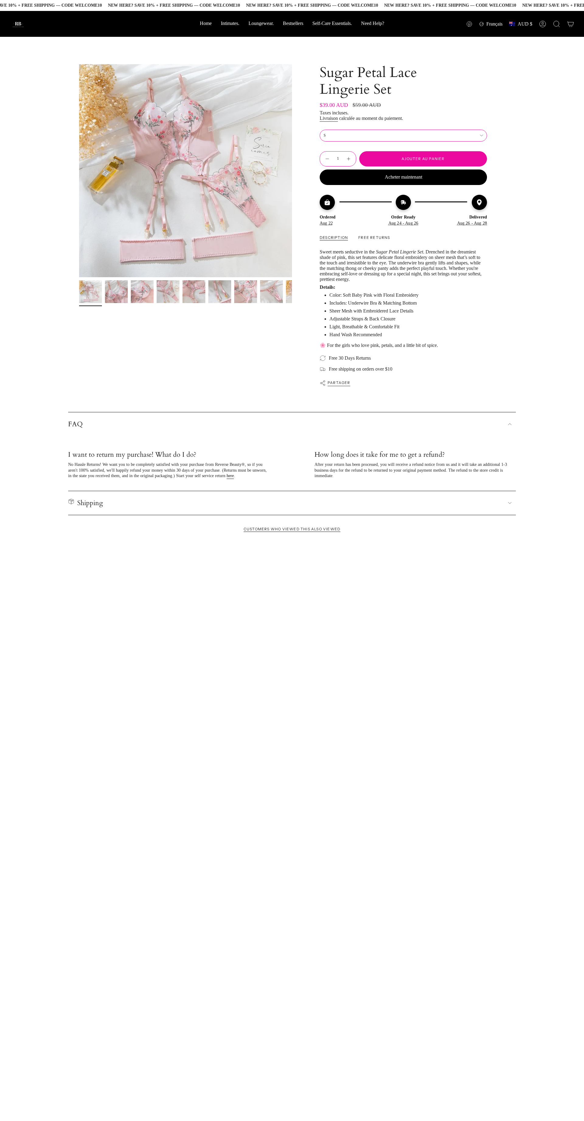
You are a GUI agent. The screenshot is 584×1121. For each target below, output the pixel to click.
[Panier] (571, 24)
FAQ (75, 424)
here (230, 475)
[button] (372, 24)
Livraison (329, 118)
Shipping (90, 503)
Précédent (79, 171)
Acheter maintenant (403, 177)
